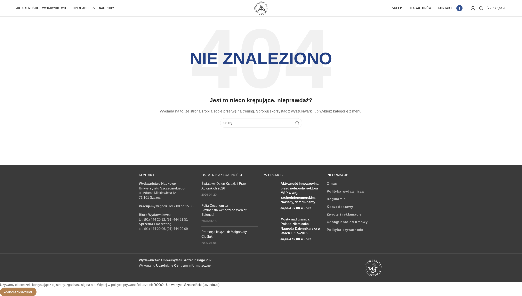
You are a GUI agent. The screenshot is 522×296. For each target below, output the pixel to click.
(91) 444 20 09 (177, 229)
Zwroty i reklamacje (344, 214)
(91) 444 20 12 (154, 219)
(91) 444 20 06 (154, 229)
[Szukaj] (481, 8)
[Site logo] (261, 8)
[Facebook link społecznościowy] (459, 8)
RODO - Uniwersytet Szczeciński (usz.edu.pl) (186, 285)
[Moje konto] (473, 8)
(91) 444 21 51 (177, 219)
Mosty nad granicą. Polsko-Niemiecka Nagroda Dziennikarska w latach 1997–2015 (300, 226)
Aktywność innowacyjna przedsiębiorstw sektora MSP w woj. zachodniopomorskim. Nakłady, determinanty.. (300, 193)
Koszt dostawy (340, 207)
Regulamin (336, 199)
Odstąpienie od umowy (347, 222)
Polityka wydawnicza (345, 191)
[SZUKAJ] (297, 123)
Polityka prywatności (345, 230)
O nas (332, 183)
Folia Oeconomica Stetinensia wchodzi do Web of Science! (223, 210)
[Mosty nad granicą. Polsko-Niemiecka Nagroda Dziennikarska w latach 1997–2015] (271, 229)
